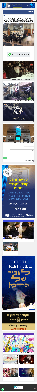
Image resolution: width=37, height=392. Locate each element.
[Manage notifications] (35, 388)
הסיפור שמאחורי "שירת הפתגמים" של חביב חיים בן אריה (11, 365)
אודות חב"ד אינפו (32, 385)
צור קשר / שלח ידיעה (26, 385)
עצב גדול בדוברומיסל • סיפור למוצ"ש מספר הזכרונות (11, 252)
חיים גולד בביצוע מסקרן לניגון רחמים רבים (27, 352)
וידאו (18, 220)
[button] (2, 389)
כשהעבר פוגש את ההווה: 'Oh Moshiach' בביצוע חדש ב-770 (11, 379)
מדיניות (18, 385)
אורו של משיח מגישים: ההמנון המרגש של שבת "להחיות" (26, 365)
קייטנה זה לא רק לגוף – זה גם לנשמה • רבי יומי (26, 239)
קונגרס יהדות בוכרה (29, 49)
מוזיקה (18, 333)
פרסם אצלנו (21, 385)
